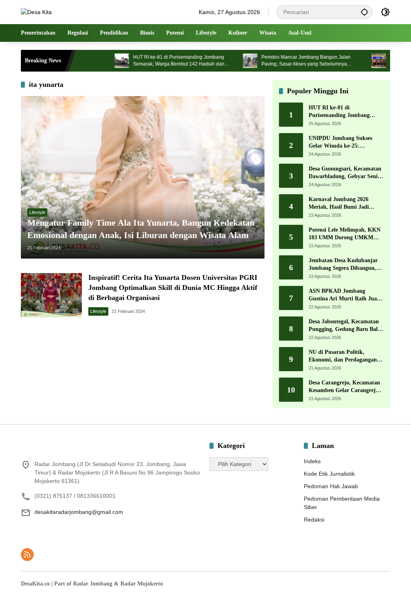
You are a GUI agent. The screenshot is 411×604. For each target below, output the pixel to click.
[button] (364, 11)
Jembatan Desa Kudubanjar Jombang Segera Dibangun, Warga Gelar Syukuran (343, 264)
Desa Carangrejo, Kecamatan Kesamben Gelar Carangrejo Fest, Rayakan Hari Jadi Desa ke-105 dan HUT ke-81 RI (345, 387)
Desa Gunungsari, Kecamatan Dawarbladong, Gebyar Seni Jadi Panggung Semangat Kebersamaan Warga (345, 173)
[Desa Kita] (36, 11)
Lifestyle (37, 212)
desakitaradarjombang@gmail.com (79, 512)
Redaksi (314, 519)
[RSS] (27, 554)
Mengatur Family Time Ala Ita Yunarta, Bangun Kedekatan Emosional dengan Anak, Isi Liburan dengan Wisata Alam (140, 229)
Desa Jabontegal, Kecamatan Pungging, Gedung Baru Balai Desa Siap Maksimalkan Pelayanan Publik (345, 325)
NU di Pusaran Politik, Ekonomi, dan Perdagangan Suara (343, 356)
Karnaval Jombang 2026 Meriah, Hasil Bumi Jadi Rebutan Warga (339, 203)
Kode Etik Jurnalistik (329, 473)
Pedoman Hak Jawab (331, 486)
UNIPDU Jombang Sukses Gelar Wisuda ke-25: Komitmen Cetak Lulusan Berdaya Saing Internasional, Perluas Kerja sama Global (344, 142)
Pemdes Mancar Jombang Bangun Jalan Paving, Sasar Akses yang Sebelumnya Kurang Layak (291, 61)
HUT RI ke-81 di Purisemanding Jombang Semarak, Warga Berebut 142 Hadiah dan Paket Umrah (164, 61)
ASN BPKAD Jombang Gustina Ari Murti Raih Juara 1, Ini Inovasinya (345, 295)
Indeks (312, 461)
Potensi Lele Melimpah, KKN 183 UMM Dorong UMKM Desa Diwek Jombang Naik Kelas (344, 234)
